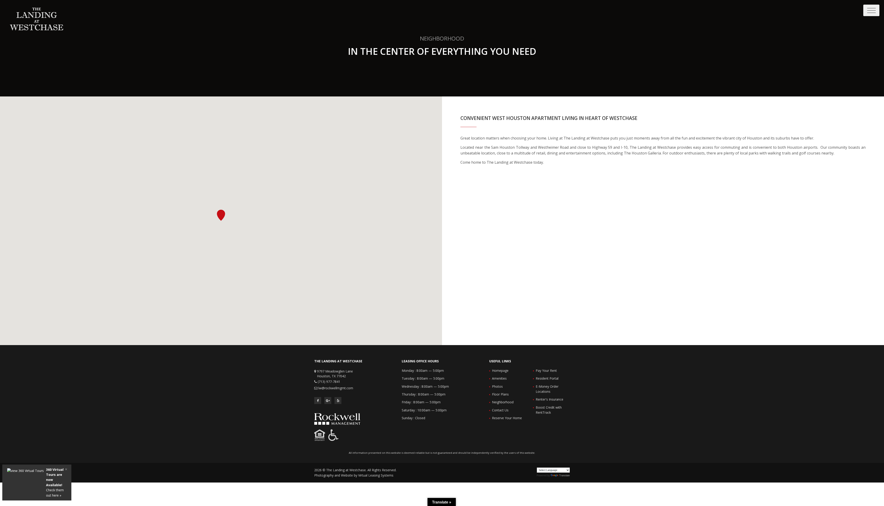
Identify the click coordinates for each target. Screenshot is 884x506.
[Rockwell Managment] (337, 418)
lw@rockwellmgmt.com (335, 388)
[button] (221, 215)
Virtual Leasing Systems (375, 475)
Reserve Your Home (507, 418)
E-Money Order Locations (547, 389)
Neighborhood (503, 402)
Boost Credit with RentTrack (549, 410)
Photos (497, 386)
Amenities (499, 378)
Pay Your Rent (546, 370)
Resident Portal (547, 378)
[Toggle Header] (871, 10)
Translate (564, 475)
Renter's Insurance (549, 399)
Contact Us (500, 410)
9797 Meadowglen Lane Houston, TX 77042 (335, 373)
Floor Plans (500, 394)
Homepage (500, 370)
